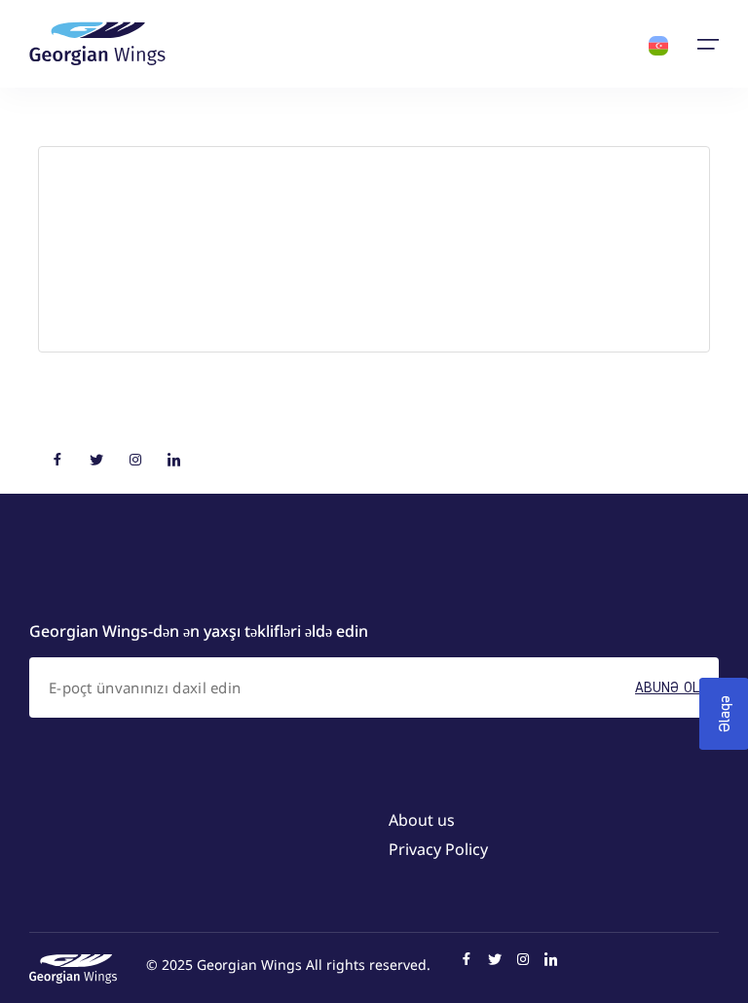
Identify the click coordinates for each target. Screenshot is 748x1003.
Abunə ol (667, 687)
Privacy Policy (438, 849)
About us (422, 820)
